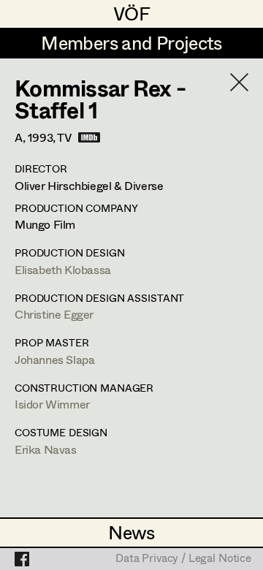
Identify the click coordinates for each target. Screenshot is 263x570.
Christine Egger (54, 314)
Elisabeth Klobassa (63, 269)
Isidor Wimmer (52, 404)
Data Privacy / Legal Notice (183, 559)
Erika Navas (46, 449)
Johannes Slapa (54, 359)
